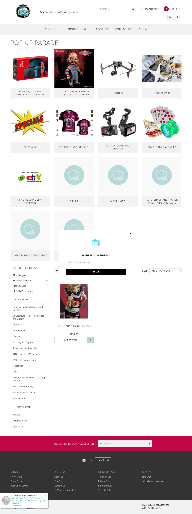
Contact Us (123, 29)
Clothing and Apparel (23, 342)
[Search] (133, 8)
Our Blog (58, 481)
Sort (144, 270)
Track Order (16, 481)
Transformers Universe (24, 392)
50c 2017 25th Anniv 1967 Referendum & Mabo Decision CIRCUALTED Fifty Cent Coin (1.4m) (28, 500)
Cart (173, 8)
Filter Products (24, 268)
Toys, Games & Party (23, 386)
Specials (17, 336)
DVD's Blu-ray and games (25, 360)
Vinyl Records (19, 398)
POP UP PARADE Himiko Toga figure (74, 325)
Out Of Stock (70, 340)
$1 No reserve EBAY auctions (26, 354)
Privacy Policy (105, 481)
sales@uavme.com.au (153, 481)
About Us (102, 29)
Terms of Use (104, 476)
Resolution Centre (19, 485)
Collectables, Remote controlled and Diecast (28, 317)
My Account (151, 8)
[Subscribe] (149, 443)
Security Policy (105, 490)
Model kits (18, 366)
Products (52, 29)
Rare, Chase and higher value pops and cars (29, 379)
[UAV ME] (23, 11)
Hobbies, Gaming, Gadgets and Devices (28, 308)
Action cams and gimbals (25, 348)
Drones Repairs (78, 29)
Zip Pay (142, 29)
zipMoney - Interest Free (66, 490)
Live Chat (173, 17)
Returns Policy (20, 420)
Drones (16, 324)
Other (15, 371)
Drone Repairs (20, 330)
